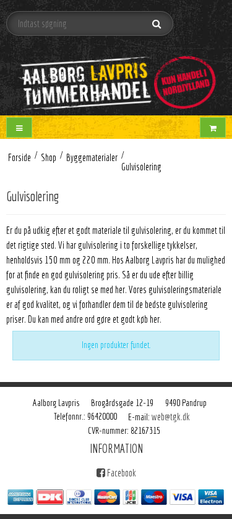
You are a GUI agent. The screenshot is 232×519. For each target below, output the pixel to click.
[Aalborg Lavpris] (116, 78)
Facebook (120, 472)
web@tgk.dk (171, 416)
